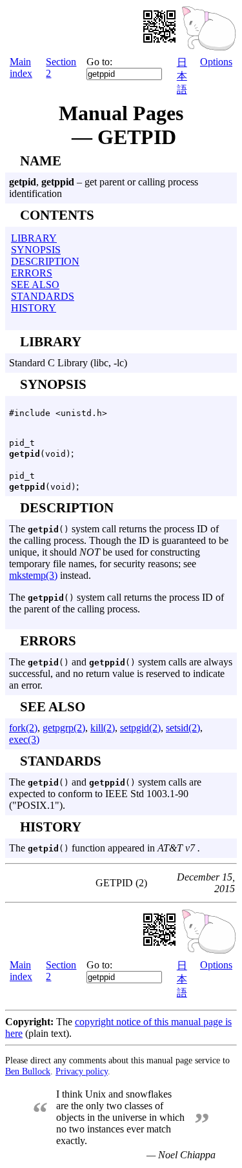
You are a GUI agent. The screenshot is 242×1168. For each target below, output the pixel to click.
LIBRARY (34, 238)
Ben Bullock (27, 1071)
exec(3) (24, 739)
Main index (21, 67)
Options (216, 61)
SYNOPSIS (36, 249)
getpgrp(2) (64, 727)
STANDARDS (42, 296)
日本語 (182, 76)
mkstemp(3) (33, 575)
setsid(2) (183, 727)
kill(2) (102, 727)
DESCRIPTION (45, 261)
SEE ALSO (35, 284)
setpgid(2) (140, 727)
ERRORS (31, 272)
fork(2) (23, 727)
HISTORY (33, 307)
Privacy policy (81, 1071)
